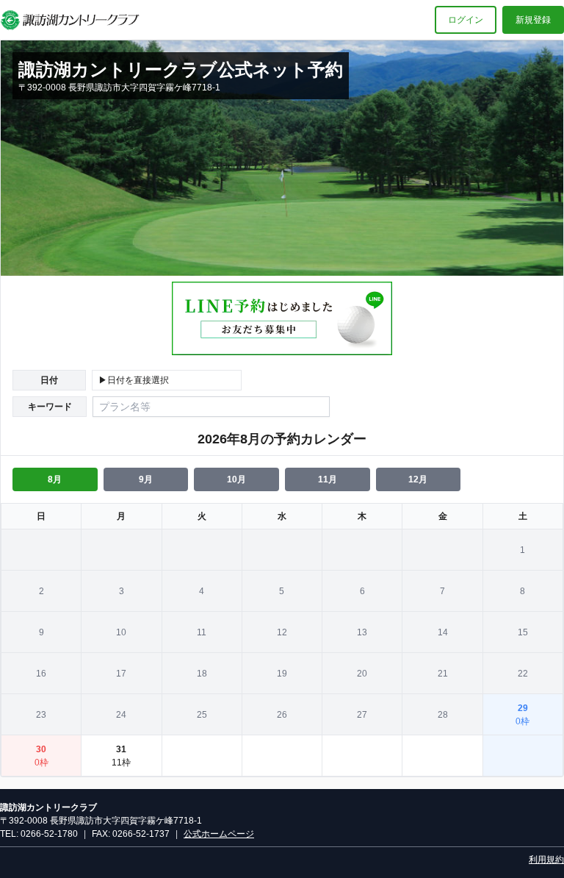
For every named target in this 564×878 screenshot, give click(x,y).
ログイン (465, 20)
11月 (327, 479)
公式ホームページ (219, 834)
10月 (236, 479)
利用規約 (546, 859)
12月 (417, 479)
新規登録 (533, 20)
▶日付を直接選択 (133, 380)
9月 (146, 479)
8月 (55, 479)
